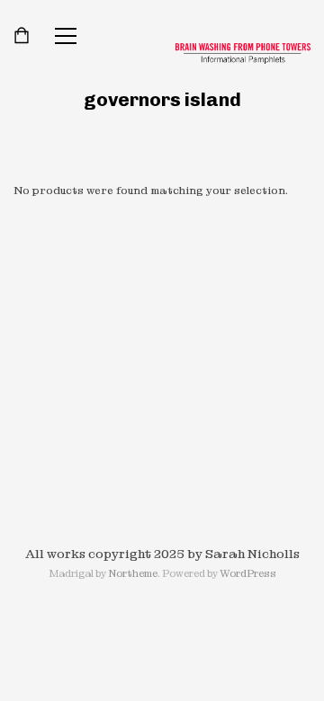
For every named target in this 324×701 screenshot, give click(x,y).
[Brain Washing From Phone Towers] (243, 53)
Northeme (133, 573)
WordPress (248, 573)
